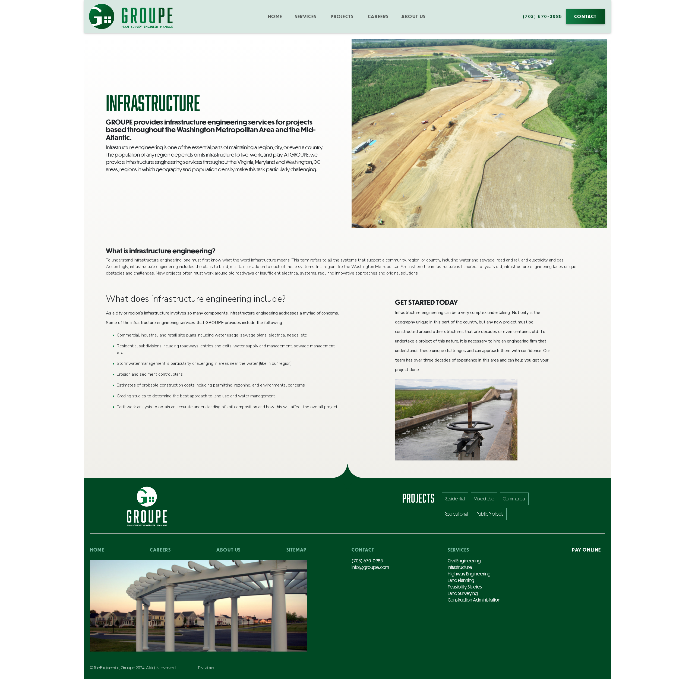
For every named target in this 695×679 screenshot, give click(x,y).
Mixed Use (484, 499)
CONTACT (585, 16)
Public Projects (490, 514)
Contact (363, 550)
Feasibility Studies (465, 587)
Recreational (456, 514)
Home (275, 16)
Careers (378, 16)
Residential (455, 499)
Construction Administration (474, 600)
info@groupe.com (370, 567)
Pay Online (586, 550)
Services (458, 550)
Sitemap (296, 550)
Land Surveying (463, 593)
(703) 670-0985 (542, 17)
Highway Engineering (469, 574)
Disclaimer (206, 667)
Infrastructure (460, 567)
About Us (413, 16)
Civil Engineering (464, 560)
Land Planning (461, 580)
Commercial (514, 499)
